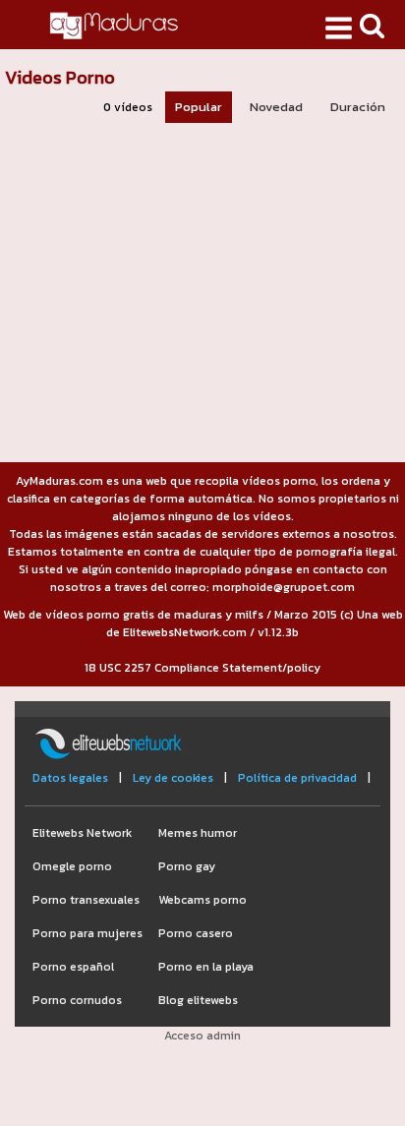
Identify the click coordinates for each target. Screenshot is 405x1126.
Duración (357, 106)
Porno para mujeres (87, 933)
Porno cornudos (77, 1000)
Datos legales (70, 778)
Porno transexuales (86, 900)
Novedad (276, 106)
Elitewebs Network (82, 833)
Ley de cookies (173, 778)
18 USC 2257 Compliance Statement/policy (202, 668)
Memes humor (197, 833)
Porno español (73, 967)
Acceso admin (202, 1035)
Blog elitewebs (198, 1000)
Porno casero (195, 933)
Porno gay (186, 866)
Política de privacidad (297, 778)
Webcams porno (202, 900)
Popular (198, 106)
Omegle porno (72, 866)
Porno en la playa (206, 967)
